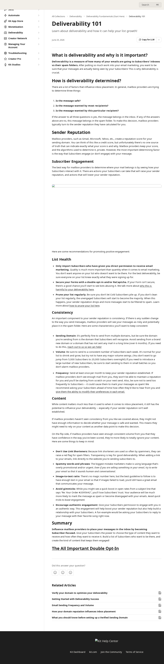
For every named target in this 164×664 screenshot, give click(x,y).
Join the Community (111, 651)
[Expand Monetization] (38, 27)
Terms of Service (134, 651)
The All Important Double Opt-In (85, 548)
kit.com (93, 651)
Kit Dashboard (77, 651)
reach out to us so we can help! (84, 346)
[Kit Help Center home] (3, 4)
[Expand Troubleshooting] (38, 53)
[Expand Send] (38, 9)
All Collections (58, 16)
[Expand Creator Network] (38, 38)
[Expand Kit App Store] (38, 21)
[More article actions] (158, 39)
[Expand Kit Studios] (38, 64)
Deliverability (76, 16)
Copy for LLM (148, 39)
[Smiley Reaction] (70, 572)
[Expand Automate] (38, 15)
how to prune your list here (84, 305)
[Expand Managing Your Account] (38, 44)
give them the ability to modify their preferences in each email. (90, 391)
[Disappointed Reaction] (55, 572)
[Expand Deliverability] (38, 32)
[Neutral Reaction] (63, 572)
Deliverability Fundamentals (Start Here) (105, 16)
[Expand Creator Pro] (38, 59)
